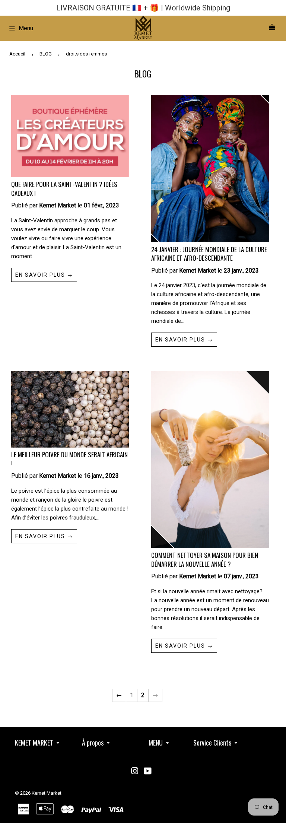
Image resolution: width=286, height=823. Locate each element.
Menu (26, 28)
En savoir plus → (44, 275)
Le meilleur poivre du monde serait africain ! (69, 459)
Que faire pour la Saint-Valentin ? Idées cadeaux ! (64, 188)
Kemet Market (46, 793)
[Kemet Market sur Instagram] (135, 771)
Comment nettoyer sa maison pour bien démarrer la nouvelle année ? (204, 559)
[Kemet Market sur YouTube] (148, 771)
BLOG (45, 54)
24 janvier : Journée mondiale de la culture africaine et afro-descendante (209, 254)
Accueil (17, 54)
